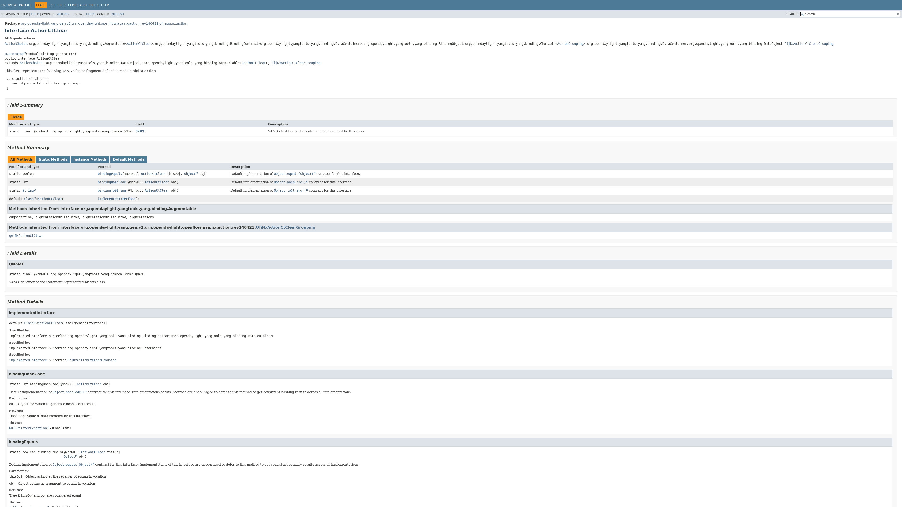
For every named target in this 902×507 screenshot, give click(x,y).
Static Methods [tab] (53, 159)
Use (52, 5)
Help (105, 5)
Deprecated (77, 5)
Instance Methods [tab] (90, 159)
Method (62, 14)
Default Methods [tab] (128, 159)
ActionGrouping (570, 44)
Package (25, 5)
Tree (61, 5)
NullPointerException (28, 428)
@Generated (14, 54)
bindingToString (112, 190)
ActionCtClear (139, 44)
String (28, 190)
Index (93, 5)
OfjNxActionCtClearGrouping (809, 44)
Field (35, 14)
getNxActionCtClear (26, 236)
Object (189, 174)
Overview (8, 5)
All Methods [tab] (21, 159)
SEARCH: (792, 14)
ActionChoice (16, 44)
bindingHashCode (112, 182)
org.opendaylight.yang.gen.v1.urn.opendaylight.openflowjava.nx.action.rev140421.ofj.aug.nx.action (104, 23)
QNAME (140, 131)
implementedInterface (116, 199)
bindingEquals (110, 174)
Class (29, 199)
